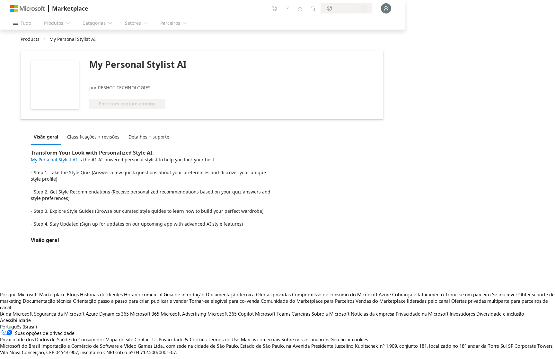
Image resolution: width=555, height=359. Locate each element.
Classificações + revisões (93, 137)
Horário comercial (143, 294)
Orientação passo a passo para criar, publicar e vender (130, 301)
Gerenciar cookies (349, 339)
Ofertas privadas (273, 294)
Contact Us (146, 339)
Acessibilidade (15, 320)
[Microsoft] (27, 8)
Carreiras (301, 313)
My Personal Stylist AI (54, 160)
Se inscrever (504, 294)
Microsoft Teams (272, 313)
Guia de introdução (184, 294)
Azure (92, 313)
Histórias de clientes (101, 294)
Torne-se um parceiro (468, 294)
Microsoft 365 (144, 313)
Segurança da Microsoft (59, 313)
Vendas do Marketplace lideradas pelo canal (403, 301)
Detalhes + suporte (148, 137)
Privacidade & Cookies (183, 339)
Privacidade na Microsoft (422, 313)
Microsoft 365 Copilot (230, 313)
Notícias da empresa (372, 313)
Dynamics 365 (114, 313)
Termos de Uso (224, 339)
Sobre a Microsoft (330, 313)
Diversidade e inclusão (500, 313)
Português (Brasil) (18, 326)
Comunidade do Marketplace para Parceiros (307, 301)
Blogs (73, 294)
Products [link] (30, 39)
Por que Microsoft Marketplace (33, 294)
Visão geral (46, 137)
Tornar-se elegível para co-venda (224, 301)
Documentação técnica (230, 294)
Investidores (462, 313)
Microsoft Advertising (183, 313)
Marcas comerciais (260, 339)
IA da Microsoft (16, 313)
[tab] (47, 137)
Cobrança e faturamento (418, 294)
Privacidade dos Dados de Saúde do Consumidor (52, 339)
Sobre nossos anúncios (305, 339)
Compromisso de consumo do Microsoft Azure (342, 294)
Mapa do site (119, 339)
